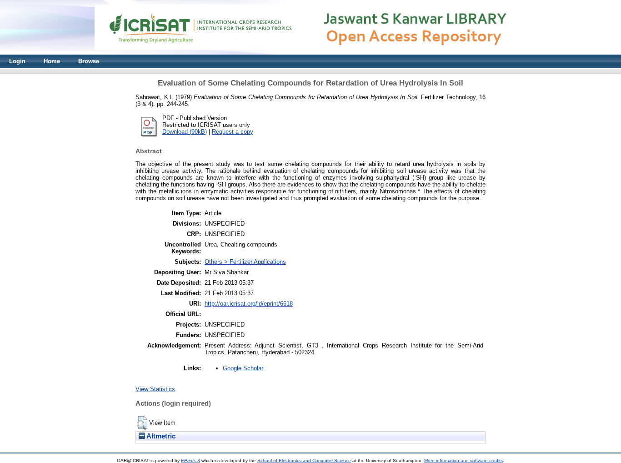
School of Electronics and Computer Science (304, 460)
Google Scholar (243, 368)
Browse (88, 61)
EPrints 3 (190, 460)
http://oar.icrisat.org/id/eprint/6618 (249, 303)
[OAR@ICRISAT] (310, 52)
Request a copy (232, 131)
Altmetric (160, 436)
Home (52, 61)
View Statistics (155, 389)
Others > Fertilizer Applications (245, 261)
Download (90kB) (184, 131)
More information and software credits (463, 460)
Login (17, 61)
